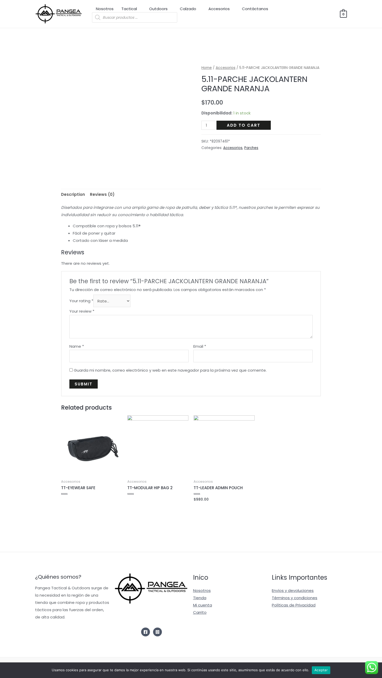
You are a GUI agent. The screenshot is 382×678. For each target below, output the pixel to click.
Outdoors (158, 8)
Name (76, 346)
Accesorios (219, 8)
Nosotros (105, 8)
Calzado (188, 8)
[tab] (73, 194)
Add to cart (243, 125)
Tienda (199, 597)
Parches (251, 147)
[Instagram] (157, 632)
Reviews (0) (102, 194)
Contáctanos (255, 8)
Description (73, 194)
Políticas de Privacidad (293, 605)
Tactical (129, 8)
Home (206, 67)
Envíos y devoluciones (293, 590)
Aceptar (321, 670)
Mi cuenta (202, 605)
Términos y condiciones (294, 597)
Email (199, 346)
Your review (81, 311)
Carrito (200, 612)
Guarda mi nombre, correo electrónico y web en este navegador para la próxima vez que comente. (170, 370)
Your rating (81, 301)
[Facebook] (145, 632)
